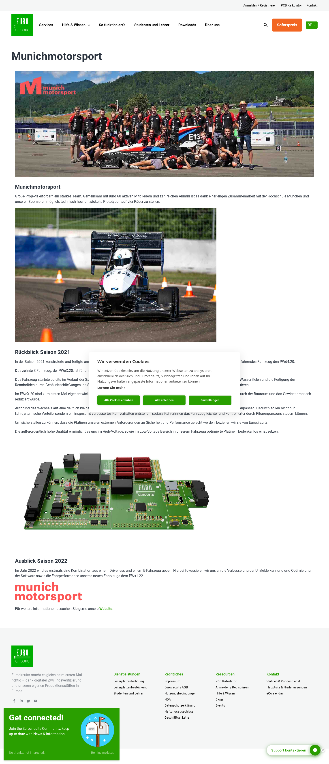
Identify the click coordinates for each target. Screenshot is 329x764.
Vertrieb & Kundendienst (283, 681)
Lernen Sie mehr (111, 387)
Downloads (187, 25)
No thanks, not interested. (27, 752)
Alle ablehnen (164, 400)
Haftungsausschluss (178, 711)
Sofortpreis (287, 25)
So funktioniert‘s (112, 25)
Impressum (172, 681)
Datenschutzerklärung (179, 705)
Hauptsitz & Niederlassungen (287, 687)
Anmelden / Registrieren (259, 5)
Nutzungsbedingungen (180, 693)
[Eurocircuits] (22, 25)
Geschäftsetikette (176, 717)
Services (46, 25)
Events (220, 705)
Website (105, 609)
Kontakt (312, 5)
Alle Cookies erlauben (118, 400)
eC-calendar (275, 693)
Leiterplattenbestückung (130, 687)
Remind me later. (102, 752)
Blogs (219, 699)
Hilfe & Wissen (73, 25)
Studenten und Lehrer (151, 25)
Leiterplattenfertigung (128, 681)
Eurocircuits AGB (176, 687)
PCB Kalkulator (291, 5)
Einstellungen (210, 400)
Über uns (212, 25)
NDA (167, 699)
